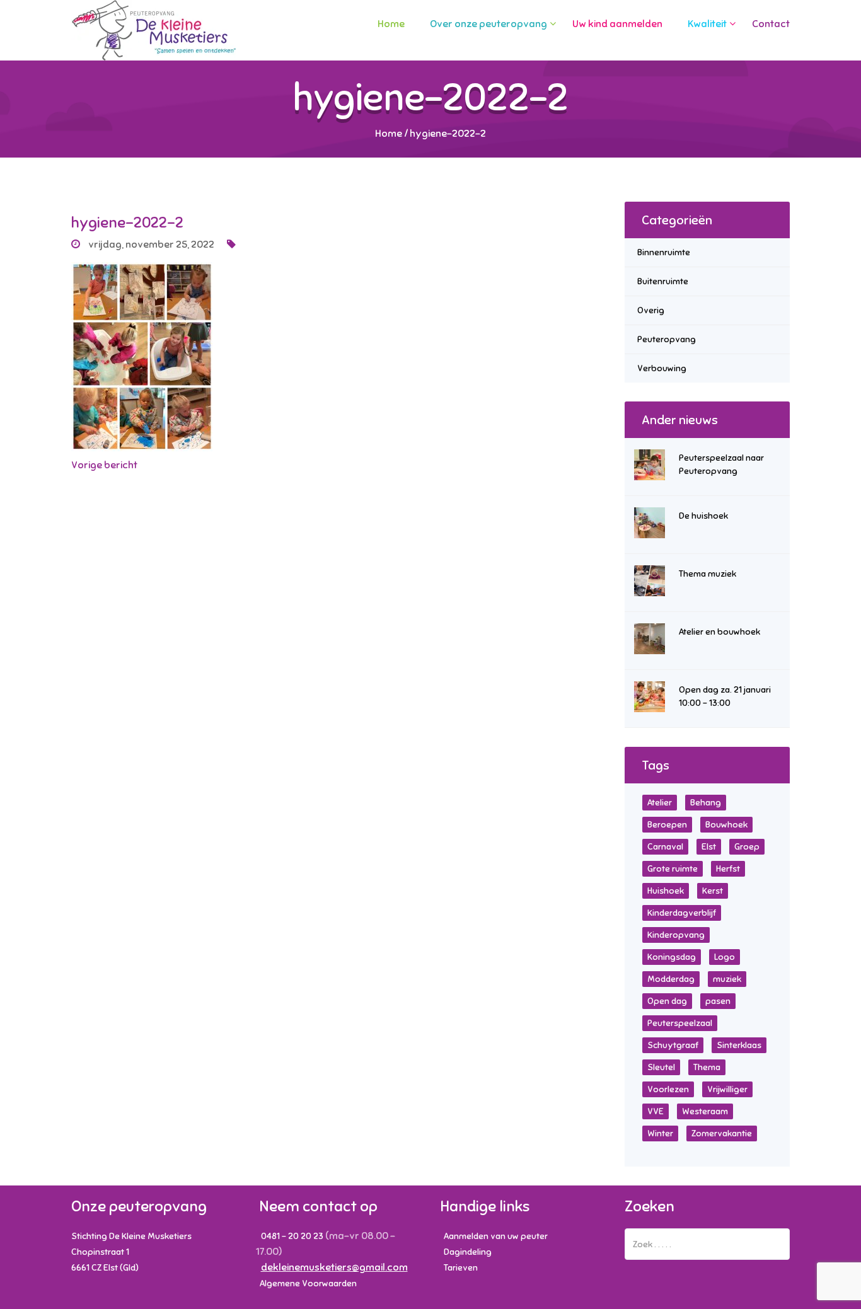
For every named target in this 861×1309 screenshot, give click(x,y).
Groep (747, 846)
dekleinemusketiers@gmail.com (334, 1267)
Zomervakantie (721, 1133)
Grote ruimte (672, 868)
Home (391, 24)
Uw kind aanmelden (617, 24)
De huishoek (703, 515)
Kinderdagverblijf (681, 913)
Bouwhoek (726, 824)
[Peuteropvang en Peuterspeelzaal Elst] (153, 30)
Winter (660, 1133)
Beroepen (667, 824)
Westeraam (705, 1111)
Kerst (712, 890)
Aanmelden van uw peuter (496, 1236)
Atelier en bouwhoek (719, 631)
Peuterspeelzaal (679, 1023)
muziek (727, 979)
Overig (650, 310)
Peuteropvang (666, 339)
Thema (706, 1067)
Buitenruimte (662, 281)
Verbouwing (661, 368)
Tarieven (461, 1267)
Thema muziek (707, 573)
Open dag (667, 1001)
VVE (655, 1111)
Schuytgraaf (672, 1045)
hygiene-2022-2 (127, 222)
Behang (705, 802)
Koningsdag (671, 957)
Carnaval (665, 846)
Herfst (728, 868)
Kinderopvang (676, 935)
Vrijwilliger (727, 1089)
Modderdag (671, 979)
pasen (718, 1001)
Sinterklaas (739, 1045)
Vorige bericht (104, 465)
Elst (709, 846)
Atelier (659, 802)
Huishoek (665, 890)
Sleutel (661, 1067)
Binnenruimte (663, 252)
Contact (771, 24)
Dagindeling (468, 1252)
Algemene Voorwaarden (308, 1283)
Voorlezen (668, 1089)
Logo (724, 957)
